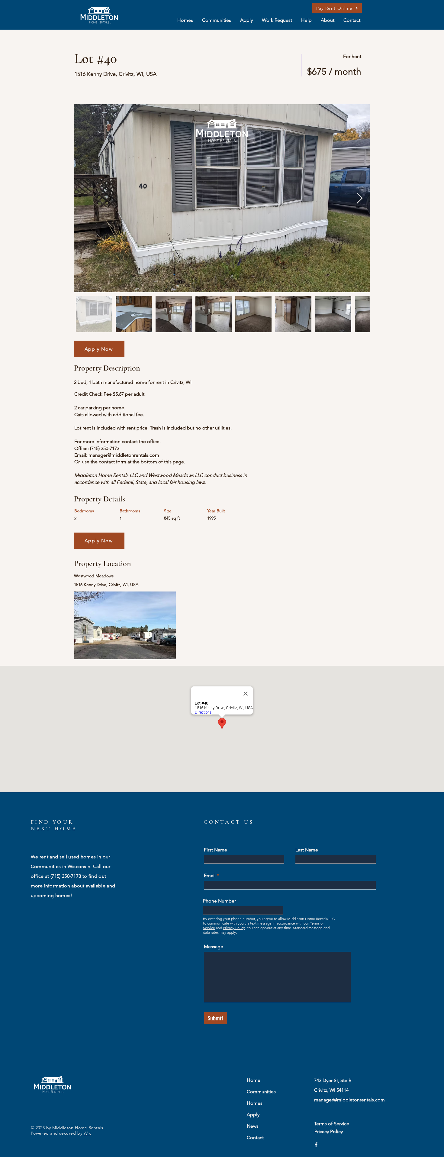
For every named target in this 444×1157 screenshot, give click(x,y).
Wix (87, 1133)
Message (213, 946)
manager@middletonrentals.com (123, 455)
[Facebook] (316, 1145)
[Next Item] (359, 198)
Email (210, 875)
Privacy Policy (234, 927)
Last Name (306, 849)
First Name (215, 849)
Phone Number (219, 901)
